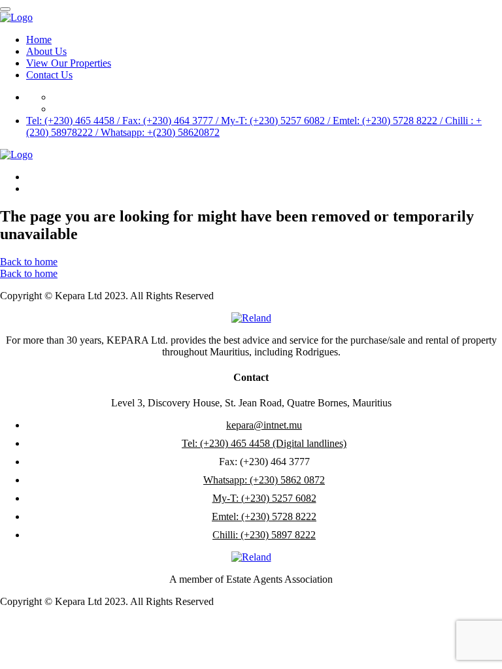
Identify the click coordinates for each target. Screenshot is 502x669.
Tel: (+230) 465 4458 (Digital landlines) (264, 443)
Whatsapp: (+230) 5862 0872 (264, 479)
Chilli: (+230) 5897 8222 (264, 534)
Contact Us (49, 74)
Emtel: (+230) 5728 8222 (264, 516)
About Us (46, 51)
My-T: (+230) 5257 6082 (264, 498)
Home (39, 39)
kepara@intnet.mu (264, 425)
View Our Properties (68, 63)
